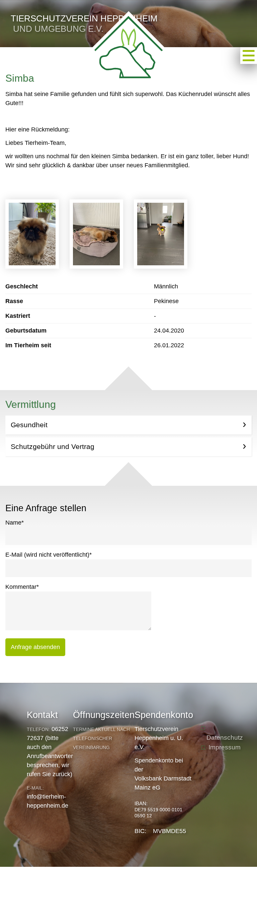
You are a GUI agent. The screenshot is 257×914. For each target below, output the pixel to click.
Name (14, 522)
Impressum (224, 747)
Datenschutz (224, 737)
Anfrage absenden (35, 647)
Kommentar (22, 586)
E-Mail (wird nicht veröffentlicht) (48, 554)
